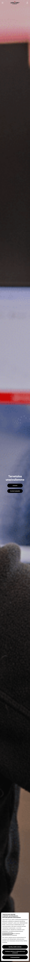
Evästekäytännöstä (7, 933)
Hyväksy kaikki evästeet (15, 947)
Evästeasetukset (15, 957)
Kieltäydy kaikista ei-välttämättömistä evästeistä (15, 952)
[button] (27, 3)
